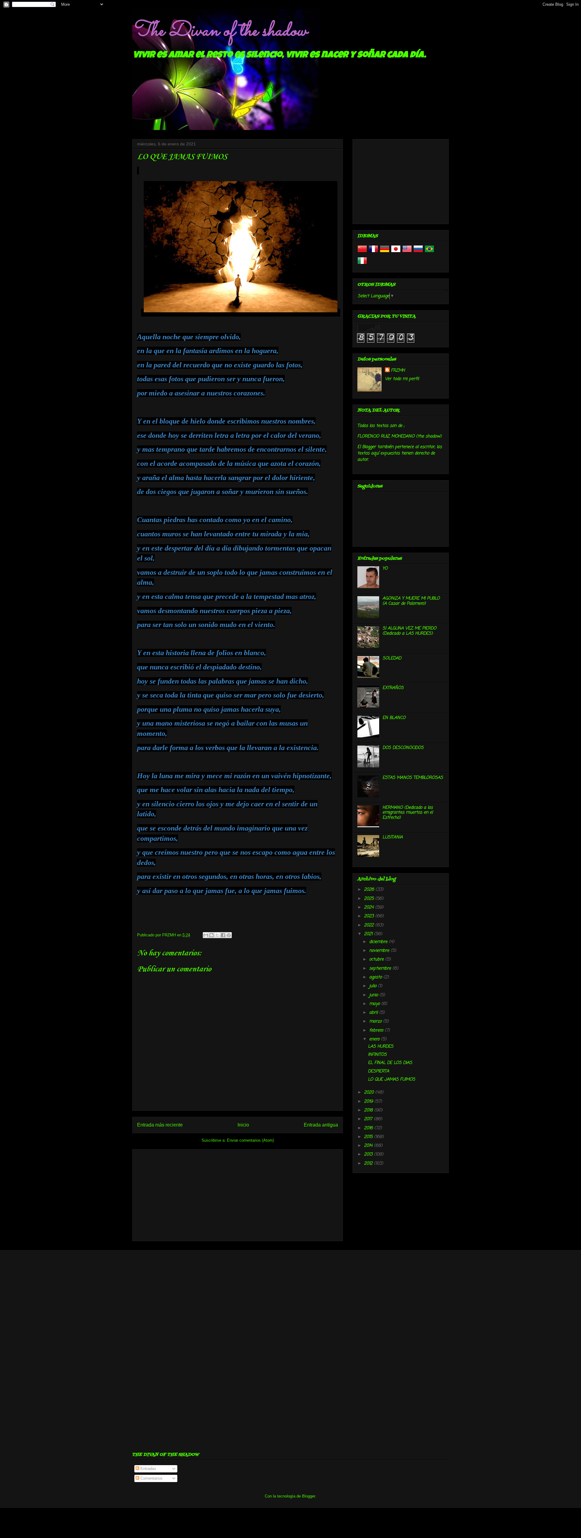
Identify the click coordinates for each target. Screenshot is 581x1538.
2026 (370, 889)
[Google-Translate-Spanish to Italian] (362, 264)
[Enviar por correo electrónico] (206, 935)
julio (373, 986)
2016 (369, 1128)
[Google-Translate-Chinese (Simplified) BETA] (362, 252)
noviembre (380, 951)
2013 (369, 1154)
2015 (369, 1137)
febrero (377, 1030)
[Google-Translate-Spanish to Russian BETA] (418, 252)
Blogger (308, 1496)
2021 (369, 934)
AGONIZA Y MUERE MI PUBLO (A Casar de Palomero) (411, 601)
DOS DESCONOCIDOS (403, 748)
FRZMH (398, 370)
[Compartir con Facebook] (223, 935)
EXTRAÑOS (393, 688)
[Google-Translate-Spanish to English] (407, 252)
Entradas (147, 1468)
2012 (369, 1163)
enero (375, 1039)
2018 (369, 1110)
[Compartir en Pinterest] (229, 935)
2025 (369, 899)
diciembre (379, 942)
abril (374, 1013)
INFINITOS (377, 1055)
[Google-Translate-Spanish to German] (384, 252)
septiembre (380, 968)
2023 (369, 916)
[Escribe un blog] (211, 935)
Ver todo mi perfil (402, 379)
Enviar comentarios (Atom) (250, 1140)
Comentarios (150, 1478)
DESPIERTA (378, 1071)
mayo (375, 1004)
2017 (369, 1119)
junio (374, 995)
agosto (376, 977)
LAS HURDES (380, 1046)
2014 (369, 1146)
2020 (369, 1092)
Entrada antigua (321, 1124)
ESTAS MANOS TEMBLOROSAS (412, 778)
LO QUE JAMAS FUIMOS (391, 1079)
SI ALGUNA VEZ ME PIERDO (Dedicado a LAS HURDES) (409, 631)
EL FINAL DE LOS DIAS (390, 1063)
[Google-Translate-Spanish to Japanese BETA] (396, 252)
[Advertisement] (237, 1194)
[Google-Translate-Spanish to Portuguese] (429, 252)
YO (385, 568)
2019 (369, 1101)
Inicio (243, 1124)
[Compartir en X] (217, 935)
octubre (377, 959)
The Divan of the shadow (219, 31)
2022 (369, 925)
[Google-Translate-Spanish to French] (373, 252)
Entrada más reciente (160, 1124)
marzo (376, 1021)
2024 (369, 907)
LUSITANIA (392, 837)
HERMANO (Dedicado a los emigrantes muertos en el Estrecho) (407, 813)
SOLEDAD (391, 658)
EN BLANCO (393, 718)
